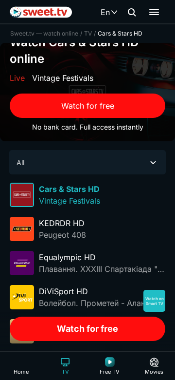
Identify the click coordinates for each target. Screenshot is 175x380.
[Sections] (154, 12)
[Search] (132, 12)
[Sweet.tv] (41, 12)
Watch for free (87, 106)
